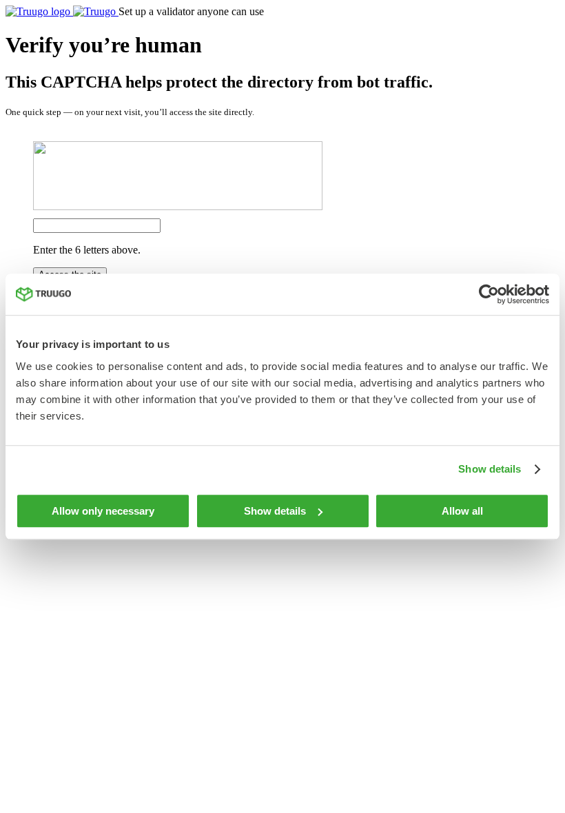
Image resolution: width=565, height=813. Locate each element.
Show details (489, 469)
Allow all (462, 511)
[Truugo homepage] (62, 11)
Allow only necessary (103, 511)
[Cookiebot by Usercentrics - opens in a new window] (489, 294)
